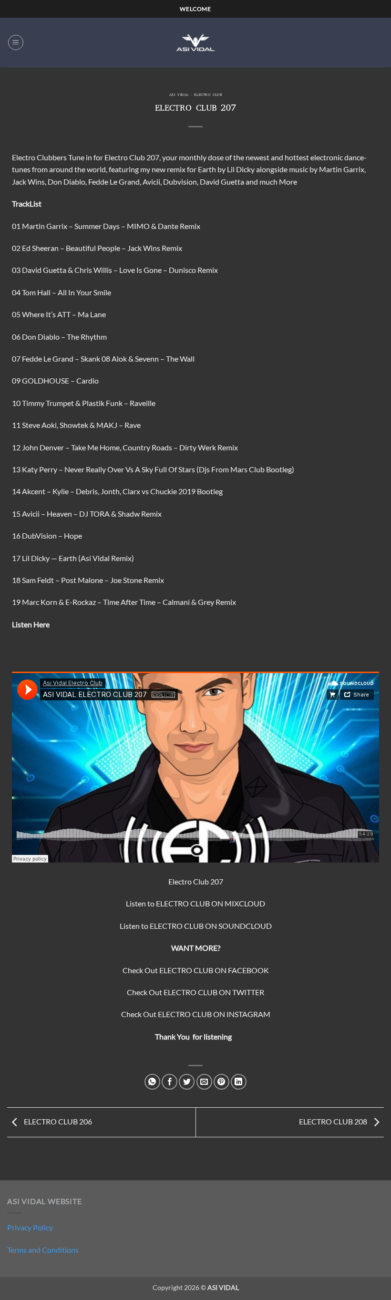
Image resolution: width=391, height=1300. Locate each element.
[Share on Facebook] (169, 1082)
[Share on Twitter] (187, 1082)
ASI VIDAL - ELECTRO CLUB (195, 95)
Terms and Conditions (43, 1249)
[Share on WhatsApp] (152, 1082)
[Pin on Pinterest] (221, 1082)
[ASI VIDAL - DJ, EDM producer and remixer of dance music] (195, 42)
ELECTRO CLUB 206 (57, 1121)
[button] (15, 42)
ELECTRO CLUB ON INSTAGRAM (214, 1014)
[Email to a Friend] (204, 1082)
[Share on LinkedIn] (239, 1082)
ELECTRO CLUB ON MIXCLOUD (210, 903)
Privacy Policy (30, 1227)
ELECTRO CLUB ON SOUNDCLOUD (211, 925)
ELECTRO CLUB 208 (334, 1121)
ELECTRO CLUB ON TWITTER (214, 992)
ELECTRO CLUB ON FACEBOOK (214, 970)
